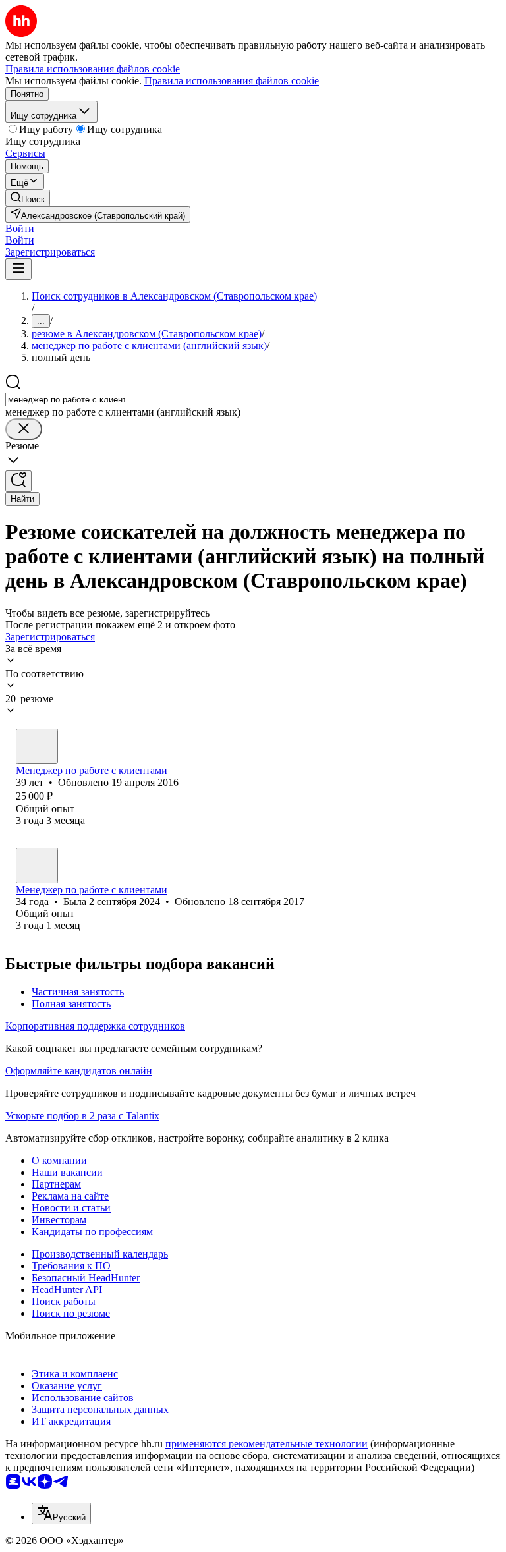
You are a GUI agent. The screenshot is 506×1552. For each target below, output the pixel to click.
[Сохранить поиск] (18, 481)
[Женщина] (37, 746)
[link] (27, 198)
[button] (19, 228)
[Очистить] (23, 429)
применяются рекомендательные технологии (266, 1443)
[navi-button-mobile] (18, 269)
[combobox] (66, 399)
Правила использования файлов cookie (231, 80)
